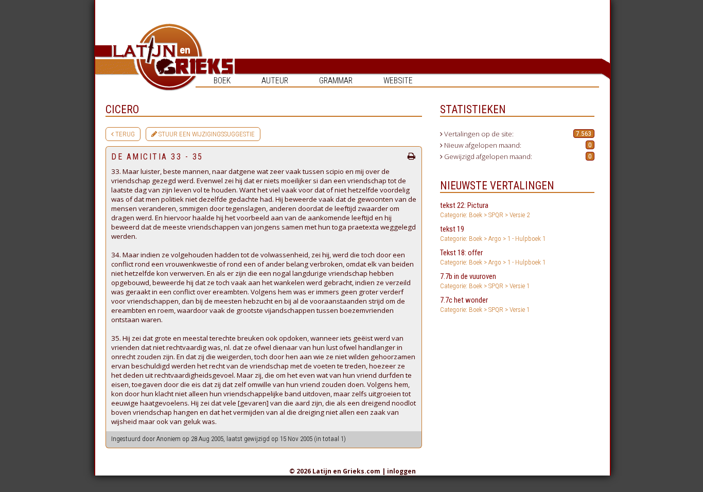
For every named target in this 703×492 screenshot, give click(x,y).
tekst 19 (493, 233)
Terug (124, 134)
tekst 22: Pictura (485, 210)
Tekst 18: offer (493, 257)
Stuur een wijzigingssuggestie (206, 134)
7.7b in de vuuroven (485, 281)
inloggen (401, 471)
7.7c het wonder (485, 304)
